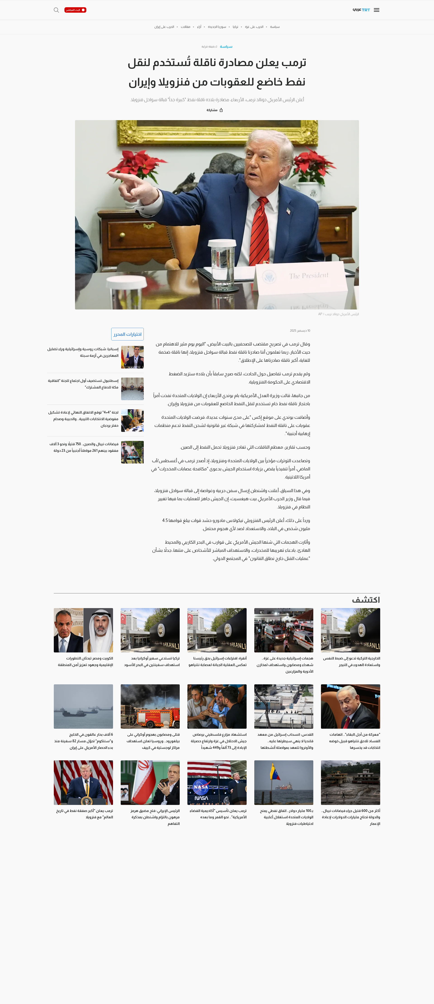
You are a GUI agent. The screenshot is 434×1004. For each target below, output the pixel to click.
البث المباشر (73, 10)
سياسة (226, 46)
